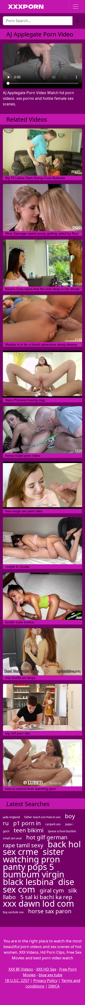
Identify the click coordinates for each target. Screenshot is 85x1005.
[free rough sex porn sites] (42, 485)
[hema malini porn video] (42, 429)
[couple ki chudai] (42, 540)
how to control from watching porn (30, 789)
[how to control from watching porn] (42, 762)
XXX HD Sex (46, 969)
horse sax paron (50, 911)
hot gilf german (47, 837)
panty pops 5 (28, 867)
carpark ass (53, 824)
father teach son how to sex (42, 817)
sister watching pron (33, 855)
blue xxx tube (50, 974)
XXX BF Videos (20, 969)
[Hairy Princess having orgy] (42, 374)
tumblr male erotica (19, 622)
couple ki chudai (17, 567)
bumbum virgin (33, 874)
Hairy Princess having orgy (25, 400)
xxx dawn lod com (38, 903)
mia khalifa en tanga (20, 678)
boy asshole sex (13, 912)
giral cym (52, 890)
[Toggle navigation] (75, 6)
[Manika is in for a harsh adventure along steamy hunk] (42, 318)
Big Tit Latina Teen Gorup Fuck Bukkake (35, 178)
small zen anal (12, 838)
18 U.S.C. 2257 (17, 980)
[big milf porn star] (42, 707)
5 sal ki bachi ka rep (46, 897)
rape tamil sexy (23, 845)
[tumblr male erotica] (42, 596)
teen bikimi (28, 830)
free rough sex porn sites (23, 511)
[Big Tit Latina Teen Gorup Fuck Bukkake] (42, 152)
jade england (11, 817)
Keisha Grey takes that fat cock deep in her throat (42, 289)
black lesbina (28, 882)
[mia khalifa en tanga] (42, 651)
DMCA (54, 986)
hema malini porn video (22, 455)
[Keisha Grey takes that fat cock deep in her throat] (42, 263)
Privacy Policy (45, 980)
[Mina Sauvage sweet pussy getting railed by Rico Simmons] (42, 207)
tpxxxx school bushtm (62, 831)
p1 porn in (27, 823)
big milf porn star (17, 733)
